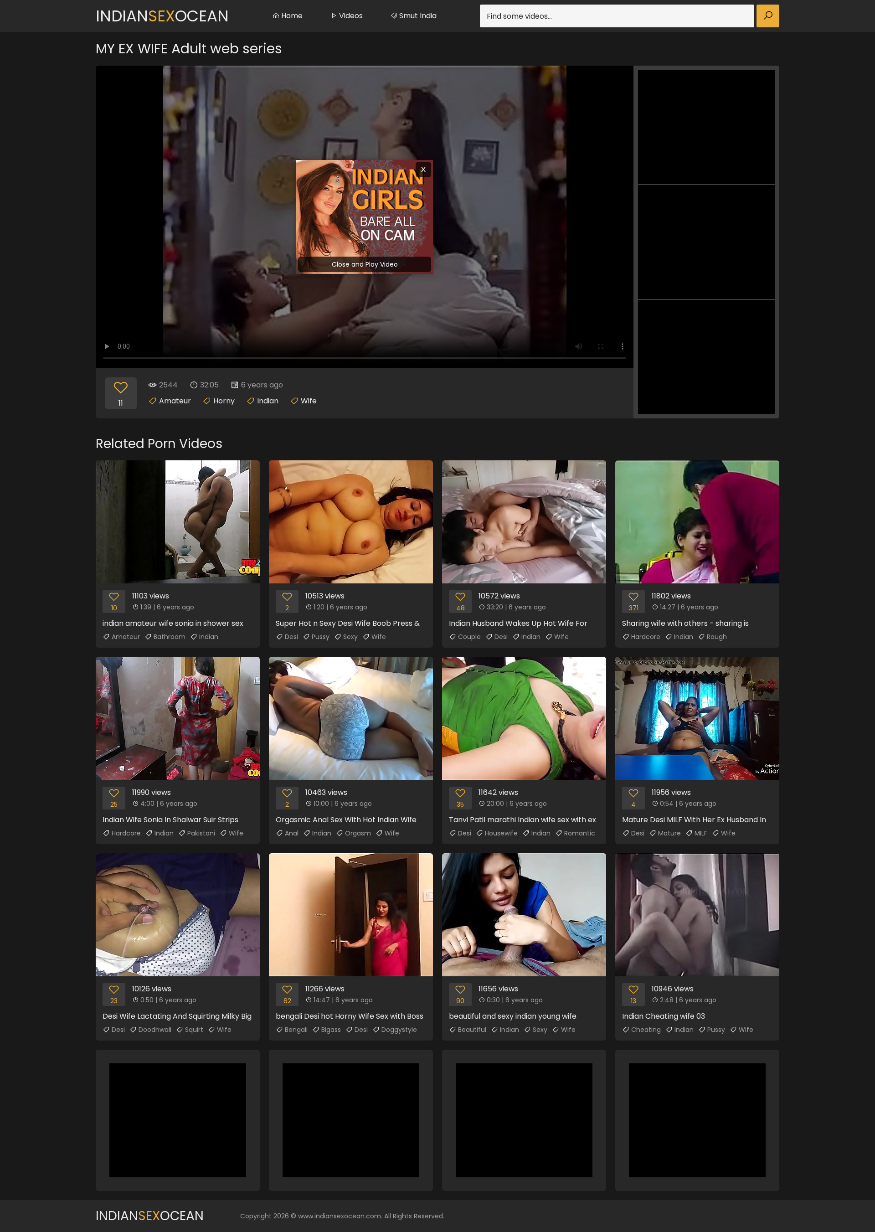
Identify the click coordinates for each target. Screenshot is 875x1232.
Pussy (320, 636)
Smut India (417, 15)
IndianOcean (162, 16)
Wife (309, 401)
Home (291, 15)
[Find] (768, 16)
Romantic (579, 833)
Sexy (350, 636)
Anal (292, 833)
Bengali (296, 1029)
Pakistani (201, 833)
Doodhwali (155, 1029)
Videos (350, 15)
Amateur (175, 401)
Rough (717, 636)
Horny (224, 401)
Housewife (501, 833)
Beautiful (472, 1029)
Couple (469, 636)
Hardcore (645, 636)
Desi (291, 636)
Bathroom (169, 636)
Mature (669, 833)
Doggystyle (399, 1029)
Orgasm (358, 833)
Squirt (194, 1029)
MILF (701, 833)
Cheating (646, 1029)
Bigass (331, 1029)
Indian (267, 401)
